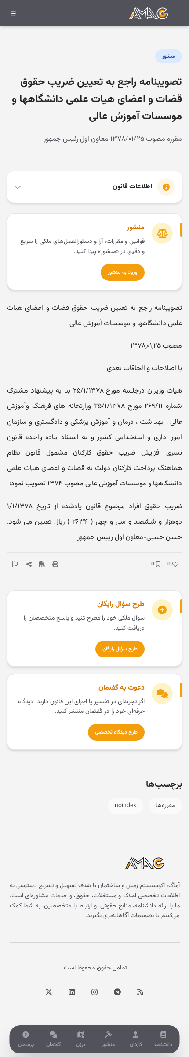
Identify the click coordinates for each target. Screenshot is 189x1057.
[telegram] (117, 992)
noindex (125, 806)
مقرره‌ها (165, 806)
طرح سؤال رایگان (120, 649)
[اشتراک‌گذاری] (29, 564)
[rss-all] (140, 992)
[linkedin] (71, 992)
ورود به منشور (123, 272)
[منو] (13, 13)
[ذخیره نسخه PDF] (42, 564)
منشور (168, 56)
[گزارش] (15, 564)
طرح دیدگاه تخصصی (116, 732)
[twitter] (49, 992)
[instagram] (94, 992)
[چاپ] (55, 564)
